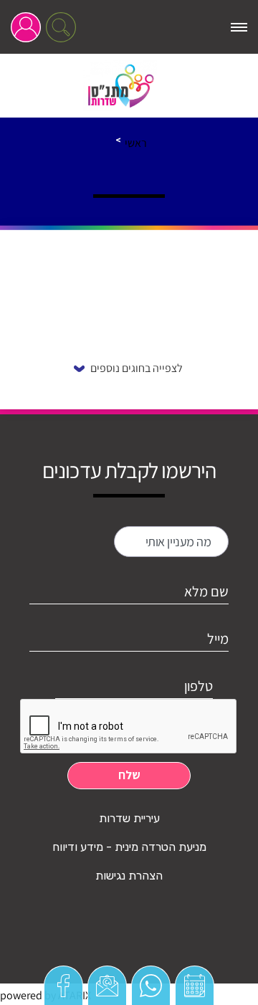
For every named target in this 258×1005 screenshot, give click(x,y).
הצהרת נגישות (129, 875)
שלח (129, 775)
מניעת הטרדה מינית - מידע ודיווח (129, 847)
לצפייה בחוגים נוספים (136, 368)
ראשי (136, 143)
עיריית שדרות (129, 818)
